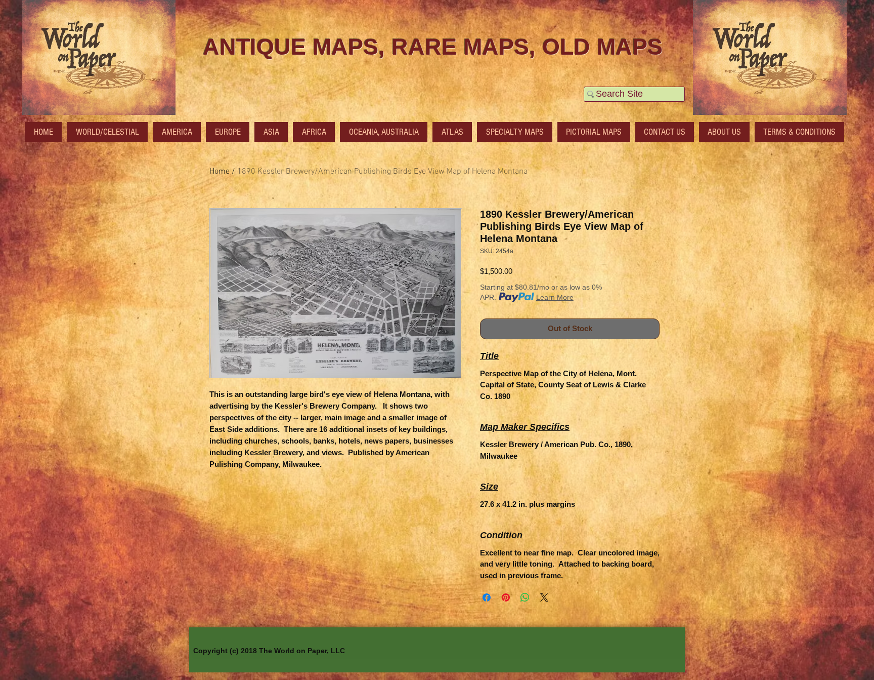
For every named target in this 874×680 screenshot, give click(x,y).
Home (219, 172)
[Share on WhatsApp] (525, 597)
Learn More (555, 297)
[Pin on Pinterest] (506, 597)
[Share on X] (544, 597)
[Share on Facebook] (486, 597)
